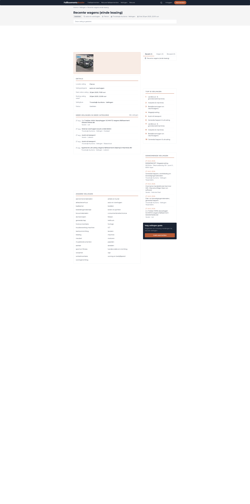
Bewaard (171, 54)
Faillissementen (93, 2)
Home (75, 7)
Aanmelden (180, 2)
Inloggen (168, 2)
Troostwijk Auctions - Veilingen (124, 16)
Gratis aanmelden (160, 235)
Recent (148, 54)
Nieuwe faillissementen (110, 2)
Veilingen (124, 2)
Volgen (159, 54)
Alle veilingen (133, 115)
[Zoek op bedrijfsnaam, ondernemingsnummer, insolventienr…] (161, 2)
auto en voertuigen (93, 16)
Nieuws (132, 2)
